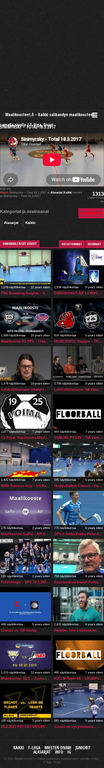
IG (69, 752)
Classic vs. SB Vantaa (19, 630)
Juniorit (83, 748)
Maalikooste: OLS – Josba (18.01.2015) (26, 678)
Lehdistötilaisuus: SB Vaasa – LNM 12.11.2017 (79, 389)
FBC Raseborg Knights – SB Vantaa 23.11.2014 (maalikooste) (26, 293)
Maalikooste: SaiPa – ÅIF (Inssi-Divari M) (26, 534)
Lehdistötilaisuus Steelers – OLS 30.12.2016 (26, 389)
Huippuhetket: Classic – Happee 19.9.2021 (79, 486)
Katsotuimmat (72, 244)
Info (59, 752)
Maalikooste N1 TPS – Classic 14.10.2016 (26, 341)
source (4, 192)
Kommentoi (91, 213)
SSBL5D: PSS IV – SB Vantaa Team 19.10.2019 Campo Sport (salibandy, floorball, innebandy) (79, 438)
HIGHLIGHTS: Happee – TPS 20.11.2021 (79, 341)
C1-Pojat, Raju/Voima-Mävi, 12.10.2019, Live (26, 438)
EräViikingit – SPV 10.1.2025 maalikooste (26, 582)
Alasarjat (56, 192)
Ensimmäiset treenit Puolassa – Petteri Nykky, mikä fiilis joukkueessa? (79, 582)
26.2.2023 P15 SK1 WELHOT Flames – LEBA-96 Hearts (26, 727)
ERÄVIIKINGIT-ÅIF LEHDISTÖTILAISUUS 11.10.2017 (79, 293)
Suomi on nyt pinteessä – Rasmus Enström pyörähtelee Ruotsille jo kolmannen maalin (79, 727)
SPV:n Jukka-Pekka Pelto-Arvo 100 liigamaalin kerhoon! (79, 534)
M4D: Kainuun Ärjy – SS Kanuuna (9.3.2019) (26, 486)
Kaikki (67, 192)
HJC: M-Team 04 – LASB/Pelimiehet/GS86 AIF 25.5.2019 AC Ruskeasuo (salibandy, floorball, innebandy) (79, 678)
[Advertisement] (52, 55)
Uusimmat (94, 244)
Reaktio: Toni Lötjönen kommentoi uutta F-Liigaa (79, 630)
